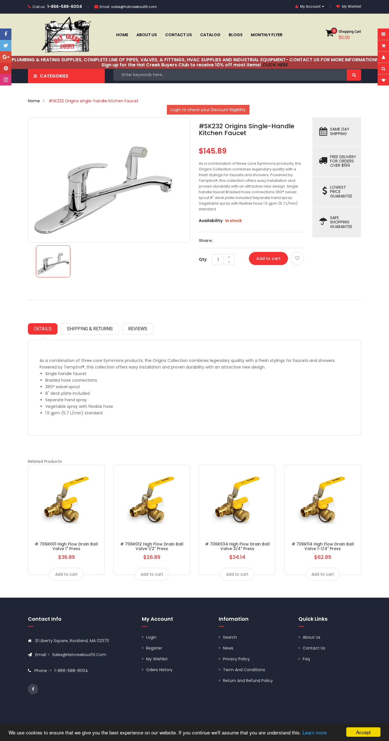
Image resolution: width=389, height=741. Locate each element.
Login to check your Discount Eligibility (208, 110)
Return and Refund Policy (248, 680)
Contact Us (314, 648)
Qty (202, 259)
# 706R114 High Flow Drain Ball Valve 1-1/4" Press (323, 546)
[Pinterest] (5, 68)
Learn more (314, 732)
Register (154, 648)
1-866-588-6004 (64, 6)
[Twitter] (5, 45)
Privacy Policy (236, 659)
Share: (206, 240)
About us (311, 637)
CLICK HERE (275, 65)
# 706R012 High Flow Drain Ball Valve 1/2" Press (151, 546)
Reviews (137, 328)
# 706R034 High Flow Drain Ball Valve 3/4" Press (237, 546)
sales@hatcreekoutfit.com (134, 6)
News (228, 648)
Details (43, 328)
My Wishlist (157, 659)
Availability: (211, 220)
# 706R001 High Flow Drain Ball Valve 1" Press (66, 546)
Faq (306, 659)
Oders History (159, 670)
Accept (363, 732)
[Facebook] (5, 34)
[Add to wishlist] (297, 258)
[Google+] (5, 57)
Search (230, 637)
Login (151, 637)
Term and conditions (244, 670)
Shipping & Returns (90, 328)
